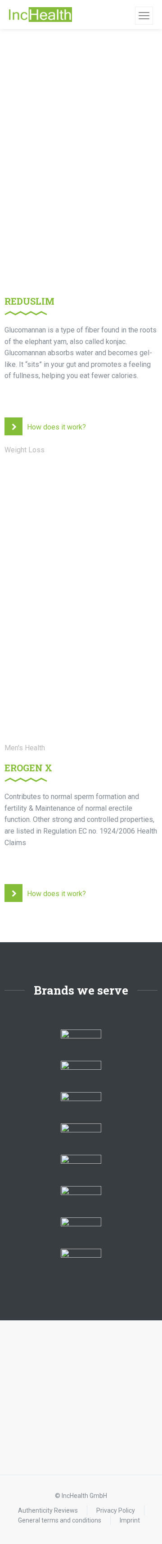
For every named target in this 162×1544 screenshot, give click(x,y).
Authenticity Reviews (48, 1510)
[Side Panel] (144, 16)
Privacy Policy (115, 1510)
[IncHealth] (40, 14)
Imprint (130, 1520)
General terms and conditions (59, 1520)
